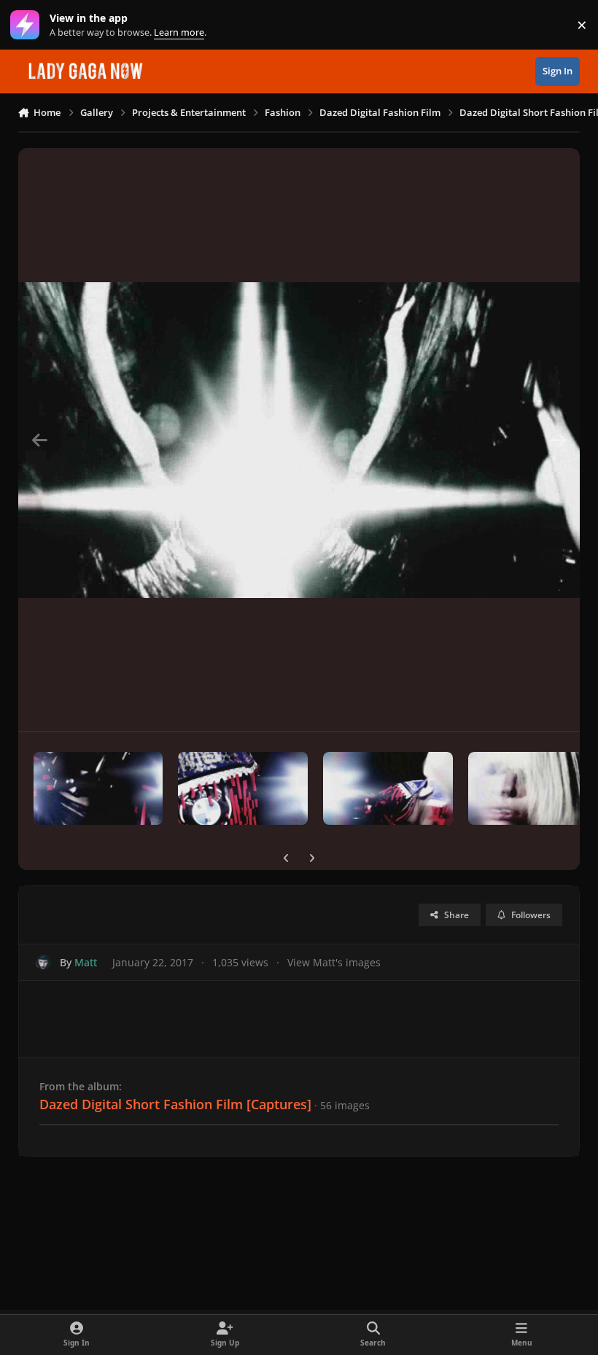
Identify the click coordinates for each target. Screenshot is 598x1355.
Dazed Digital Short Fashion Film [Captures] (175, 1104)
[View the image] (98, 788)
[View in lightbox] (299, 439)
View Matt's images (334, 962)
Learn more (28, 25)
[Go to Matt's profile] (43, 962)
